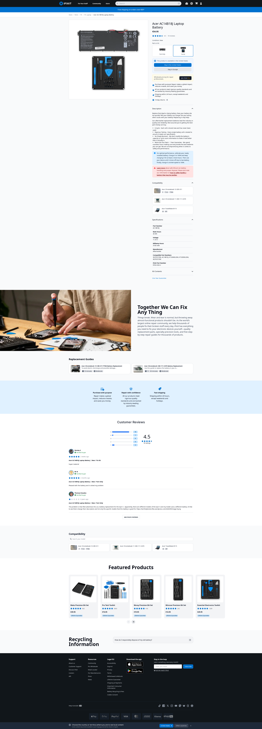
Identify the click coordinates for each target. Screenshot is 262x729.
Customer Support (75, 666)
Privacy (109, 670)
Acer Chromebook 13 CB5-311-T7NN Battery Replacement (102, 366)
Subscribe (188, 666)
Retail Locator (92, 670)
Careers (71, 673)
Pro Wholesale (93, 666)
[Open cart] (196, 3)
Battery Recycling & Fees (115, 691)
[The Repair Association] (192, 706)
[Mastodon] (180, 706)
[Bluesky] (184, 706)
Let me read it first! (162, 670)
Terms (109, 673)
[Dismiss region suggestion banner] (191, 726)
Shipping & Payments (114, 683)
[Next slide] (133, 622)
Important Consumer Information (114, 687)
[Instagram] (172, 706)
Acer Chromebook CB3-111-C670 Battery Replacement (163, 366)
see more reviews (131, 517)
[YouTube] (176, 706)
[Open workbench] (187, 3)
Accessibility (111, 663)
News (90, 680)
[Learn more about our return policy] (167, 100)
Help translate (73, 706)
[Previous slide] (128, 622)
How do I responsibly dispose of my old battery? (133, 640)
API (70, 676)
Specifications (157, 220)
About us (72, 663)
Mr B (76, 472)
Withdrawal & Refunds (115, 676)
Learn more (161, 168)
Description (156, 108)
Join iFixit (185, 78)
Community (92, 663)
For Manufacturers (94, 673)
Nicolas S (78, 450)
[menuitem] (83, 3)
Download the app (134, 659)
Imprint (109, 666)
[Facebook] (163, 706)
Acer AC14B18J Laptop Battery (104, 15)
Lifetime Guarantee (113, 680)
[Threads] (188, 706)
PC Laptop (87, 15)
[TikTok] (159, 706)
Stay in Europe (173, 69)
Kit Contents (157, 271)
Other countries (181, 726)
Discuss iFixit (73, 670)
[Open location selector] (192, 3)
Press (90, 676)
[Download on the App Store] (134, 664)
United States (165, 726)
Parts (76, 15)
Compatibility (157, 183)
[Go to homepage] (66, 3)
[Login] (201, 3)
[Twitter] (168, 706)
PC (81, 15)
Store (70, 15)
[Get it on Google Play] (134, 670)
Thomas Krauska (80, 493)
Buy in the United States (172, 65)
